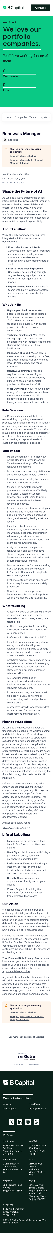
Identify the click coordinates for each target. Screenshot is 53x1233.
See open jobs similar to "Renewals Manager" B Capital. (27, 161)
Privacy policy (20, 1064)
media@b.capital (37, 1108)
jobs (8, 117)
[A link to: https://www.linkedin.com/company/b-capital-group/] (19, 1122)
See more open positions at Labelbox (26, 1037)
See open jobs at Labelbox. (23, 156)
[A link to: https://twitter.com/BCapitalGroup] (11, 1122)
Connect (40, 7)
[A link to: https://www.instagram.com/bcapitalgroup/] (28, 1122)
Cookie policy (33, 1064)
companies (21, 117)
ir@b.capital (9, 1108)
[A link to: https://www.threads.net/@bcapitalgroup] (36, 1122)
